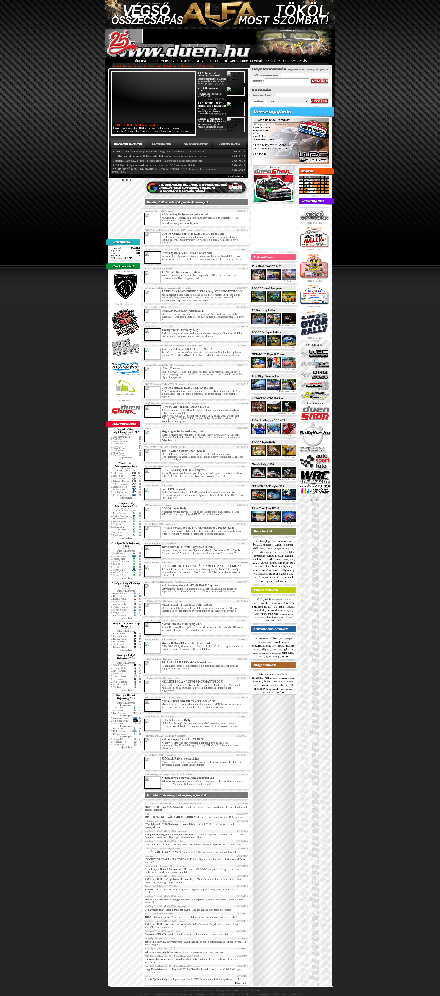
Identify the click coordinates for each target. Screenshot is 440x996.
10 (314, 186)
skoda (282, 573)
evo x (277, 552)
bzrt (254, 606)
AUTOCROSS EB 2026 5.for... (269, 398)
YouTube (138, 66)
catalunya (280, 544)
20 (326, 189)
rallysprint (276, 649)
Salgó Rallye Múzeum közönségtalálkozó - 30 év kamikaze (172, 403)
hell (254, 559)
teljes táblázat (126, 457)
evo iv (282, 681)
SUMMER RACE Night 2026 (268, 486)
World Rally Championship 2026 (126, 464)
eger (279, 548)
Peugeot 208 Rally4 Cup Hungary (126, 625)
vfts (267, 620)
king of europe (260, 562)
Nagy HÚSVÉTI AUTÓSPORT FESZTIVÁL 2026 (168, 956)
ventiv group (266, 581)
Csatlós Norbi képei (286, 479)
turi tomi (288, 577)
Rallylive (156, 66)
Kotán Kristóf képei (286, 413)
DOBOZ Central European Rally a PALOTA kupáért (168, 230)
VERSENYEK (170, 61)
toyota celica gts (273, 656)
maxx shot (288, 562)
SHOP (244, 61)
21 (301, 192)
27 (314, 180)
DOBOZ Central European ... (268, 288)
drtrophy (262, 642)
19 (322, 189)
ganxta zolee (259, 556)
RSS (258, 990)
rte (255, 574)
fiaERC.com (188, 66)
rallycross (274, 570)
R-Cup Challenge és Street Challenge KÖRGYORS (168, 466)
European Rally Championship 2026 (126, 504)
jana (275, 607)
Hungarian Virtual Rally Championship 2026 (126, 431)
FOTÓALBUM (190, 61)
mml (288, 566)
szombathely (287, 652)
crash (260, 607)
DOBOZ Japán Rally (154, 505)
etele (268, 646)
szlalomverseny (261, 677)
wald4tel (279, 581)
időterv (256, 133)
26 (322, 192)
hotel (285, 559)
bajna (276, 638)
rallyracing (287, 570)
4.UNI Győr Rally (153, 268)
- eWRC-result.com (275, 145)
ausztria (258, 638)
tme (263, 692)
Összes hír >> (241, 983)
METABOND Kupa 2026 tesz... (269, 354)
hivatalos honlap (261, 127)
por (287, 685)
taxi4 (257, 577)
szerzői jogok (220, 990)
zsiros (285, 656)
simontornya (265, 653)
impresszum (207, 990)
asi (257, 541)
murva (256, 570)
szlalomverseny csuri (284, 677)
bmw (272, 599)
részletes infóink (314, 223)
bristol (257, 544)
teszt (261, 656)
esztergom (287, 548)
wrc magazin (278, 692)
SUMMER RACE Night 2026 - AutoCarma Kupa (168, 582)
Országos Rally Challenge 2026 (126, 584)
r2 (267, 570)
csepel (289, 638)
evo (254, 552)
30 (326, 180)
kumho (273, 563)
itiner (292, 559)
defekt (267, 681)
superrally (274, 688)
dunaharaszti (281, 642)
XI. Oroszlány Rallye (263, 310)
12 (322, 186)
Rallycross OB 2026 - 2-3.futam (159, 697)
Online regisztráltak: (120, 258)
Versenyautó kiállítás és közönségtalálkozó (164, 288)
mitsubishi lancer (274, 566)
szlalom (275, 653)
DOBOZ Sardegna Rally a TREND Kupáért (165, 384)
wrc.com (176, 66)
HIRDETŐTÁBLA (226, 61)
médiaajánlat (249, 990)
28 (318, 180)
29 (322, 180)
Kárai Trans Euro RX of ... (267, 508)
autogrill (267, 638)
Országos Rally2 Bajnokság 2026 (126, 656)
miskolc (258, 566)
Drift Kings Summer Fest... (267, 376)
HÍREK (154, 61)
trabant (280, 617)
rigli (285, 649)
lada (288, 606)
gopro (268, 606)
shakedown (261, 688)
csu (269, 674)
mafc (280, 563)
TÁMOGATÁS (298, 61)
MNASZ (167, 66)
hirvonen (264, 685)
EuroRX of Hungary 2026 (156, 620)
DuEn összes (289, 281)
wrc (287, 581)
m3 (293, 607)
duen (262, 548)
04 (318, 183)
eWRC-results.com (204, 66)
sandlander (271, 573)
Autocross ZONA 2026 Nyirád (159, 931)
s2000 (260, 574)
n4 (263, 570)
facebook (117, 66)
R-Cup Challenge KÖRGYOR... (269, 420)
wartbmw (276, 620)
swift (290, 573)
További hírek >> (237, 175)
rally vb (265, 649)
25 (318, 192)
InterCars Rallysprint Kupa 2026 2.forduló (164, 774)
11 (318, 186)
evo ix (260, 552)
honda (278, 559)
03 (314, 183)
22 (305, 192)
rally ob (256, 649)
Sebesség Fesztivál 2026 (156, 938)
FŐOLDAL (140, 61)
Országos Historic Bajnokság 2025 (126, 697)
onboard (272, 610)
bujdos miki (268, 545)
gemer (270, 555)
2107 (260, 599)
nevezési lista (259, 136)
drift (256, 548)
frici (274, 645)
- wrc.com (270, 148)
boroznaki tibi (282, 541)
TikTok (147, 66)
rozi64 (291, 649)
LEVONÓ (256, 61)
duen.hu (271, 548)
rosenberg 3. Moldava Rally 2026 (160, 831)
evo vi (268, 552)
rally (292, 685)
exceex (285, 552)
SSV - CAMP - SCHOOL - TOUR (161, 447)
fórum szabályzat (234, 990)
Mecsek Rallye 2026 (154, 485)
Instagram (127, 66)
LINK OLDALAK (275, 61)
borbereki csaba (283, 599)
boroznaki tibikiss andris (283, 603)
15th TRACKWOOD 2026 (266, 266)
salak (255, 652)
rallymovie (283, 610)
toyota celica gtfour (272, 577)
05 (322, 183)
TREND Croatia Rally (155, 913)
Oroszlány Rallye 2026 (155, 211)
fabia (291, 552)
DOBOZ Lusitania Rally (156, 716)
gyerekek (289, 556)
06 (326, 183)
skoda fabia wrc (269, 613)
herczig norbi (265, 559)
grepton (279, 555)
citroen (290, 544)
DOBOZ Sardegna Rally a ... (268, 332)
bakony (262, 674)
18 (318, 189)
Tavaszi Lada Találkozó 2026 (158, 886)
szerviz (284, 689)
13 (326, 186)
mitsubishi (259, 610)
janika (281, 606)
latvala (279, 685)
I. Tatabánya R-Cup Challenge (158, 601)
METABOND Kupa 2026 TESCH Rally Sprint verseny (170, 803)
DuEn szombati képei (285, 325)
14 (301, 189)
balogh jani (266, 541)
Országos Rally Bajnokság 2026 (126, 544)
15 (305, 189)
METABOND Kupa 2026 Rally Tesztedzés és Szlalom (170, 345)
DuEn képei (289, 303)
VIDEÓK (207, 61)
